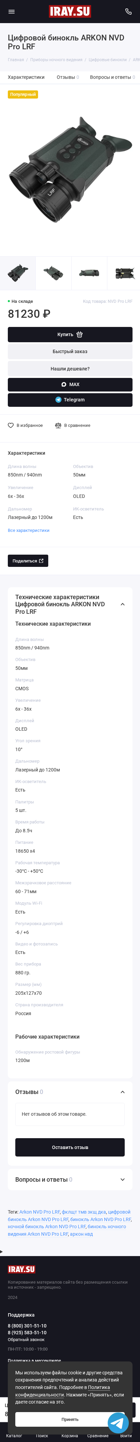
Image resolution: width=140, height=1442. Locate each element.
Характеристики (26, 77)
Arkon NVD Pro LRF (39, 1212)
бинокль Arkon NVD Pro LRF (100, 1219)
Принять (70, 1419)
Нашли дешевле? (70, 369)
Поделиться (25, 560)
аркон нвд (81, 1234)
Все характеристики (29, 530)
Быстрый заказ (70, 351)
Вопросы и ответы (113, 77)
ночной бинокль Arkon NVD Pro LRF (47, 1227)
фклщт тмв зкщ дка (84, 1212)
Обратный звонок (26, 1339)
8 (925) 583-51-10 (27, 1332)
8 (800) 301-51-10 (27, 1325)
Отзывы (68, 77)
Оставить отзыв (70, 1147)
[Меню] (11, 11)
